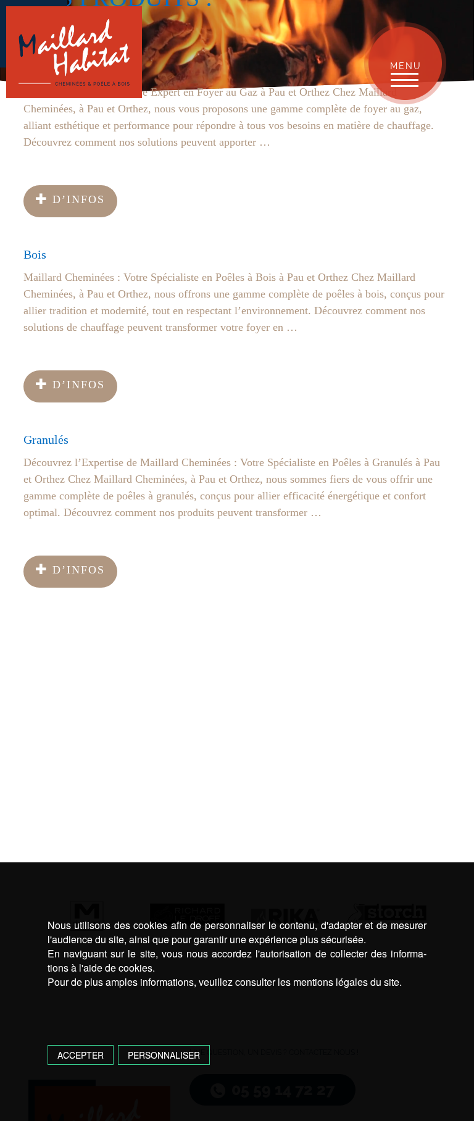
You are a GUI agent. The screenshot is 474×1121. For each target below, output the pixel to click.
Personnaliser (164, 1055)
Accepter (80, 1055)
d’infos (76, 199)
